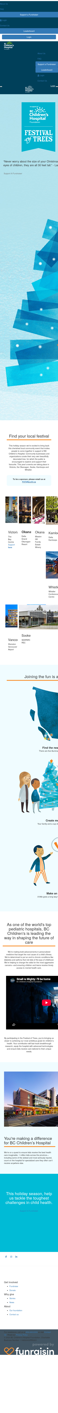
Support (11, 546)
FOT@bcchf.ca (29, 481)
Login (29, 37)
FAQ (39, 58)
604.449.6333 (32, 1332)
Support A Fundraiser (13, 173)
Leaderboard (46, 69)
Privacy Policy (22, 1334)
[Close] (57, 86)
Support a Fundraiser (47, 64)
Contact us (14, 1314)
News (11, 1302)
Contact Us (42, 80)
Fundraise (13, 1286)
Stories (12, 1298)
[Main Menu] (1, 86)
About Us (41, 53)
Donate (12, 1290)
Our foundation (15, 1310)
